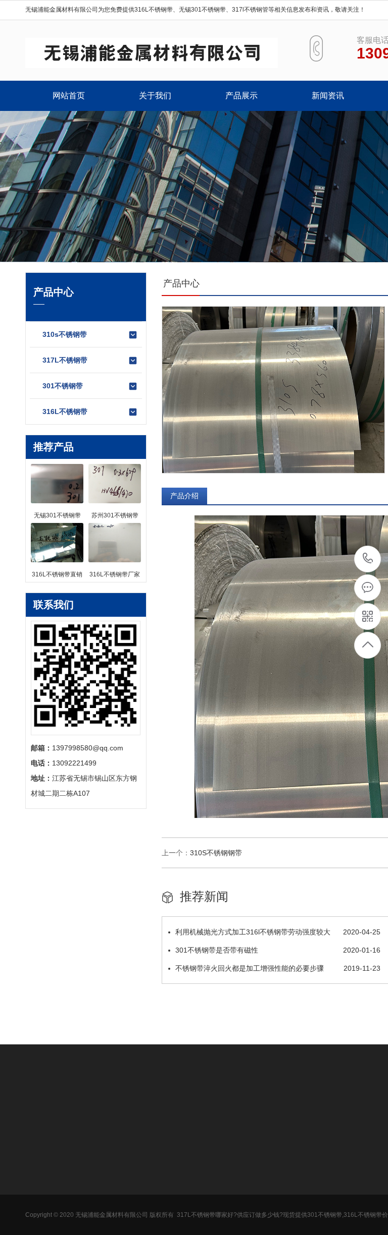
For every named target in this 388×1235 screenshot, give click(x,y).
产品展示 (241, 95)
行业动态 (180, 1177)
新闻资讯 (328, 95)
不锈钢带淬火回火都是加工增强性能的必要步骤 (277, 968)
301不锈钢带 (62, 386)
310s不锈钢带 (64, 334)
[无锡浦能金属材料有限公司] (151, 53)
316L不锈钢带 (153, 9)
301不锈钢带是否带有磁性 (277, 950)
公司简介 (39, 1161)
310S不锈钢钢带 (216, 853)
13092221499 (368, 559)
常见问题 (180, 1192)
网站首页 (69, 95)
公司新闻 (180, 1161)
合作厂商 (39, 1192)
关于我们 (155, 95)
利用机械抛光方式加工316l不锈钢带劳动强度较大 (277, 932)
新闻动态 (182, 1138)
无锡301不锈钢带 (202, 9)
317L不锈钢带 (64, 360)
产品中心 (111, 1138)
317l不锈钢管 (250, 9)
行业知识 (39, 1177)
